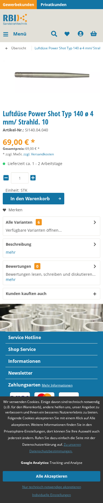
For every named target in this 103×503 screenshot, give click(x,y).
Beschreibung (18, 244)
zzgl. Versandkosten (38, 154)
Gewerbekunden (18, 4)
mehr (11, 252)
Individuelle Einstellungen (51, 495)
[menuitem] (14, 33)
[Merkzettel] (67, 33)
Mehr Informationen (57, 385)
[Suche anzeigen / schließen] (53, 33)
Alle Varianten (23, 222)
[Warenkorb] (94, 33)
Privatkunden (53, 4)
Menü (19, 34)
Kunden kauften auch (26, 293)
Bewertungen (18, 266)
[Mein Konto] (80, 33)
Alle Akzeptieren (51, 476)
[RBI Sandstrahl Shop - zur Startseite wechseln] (16, 19)
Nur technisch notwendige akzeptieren (51, 487)
